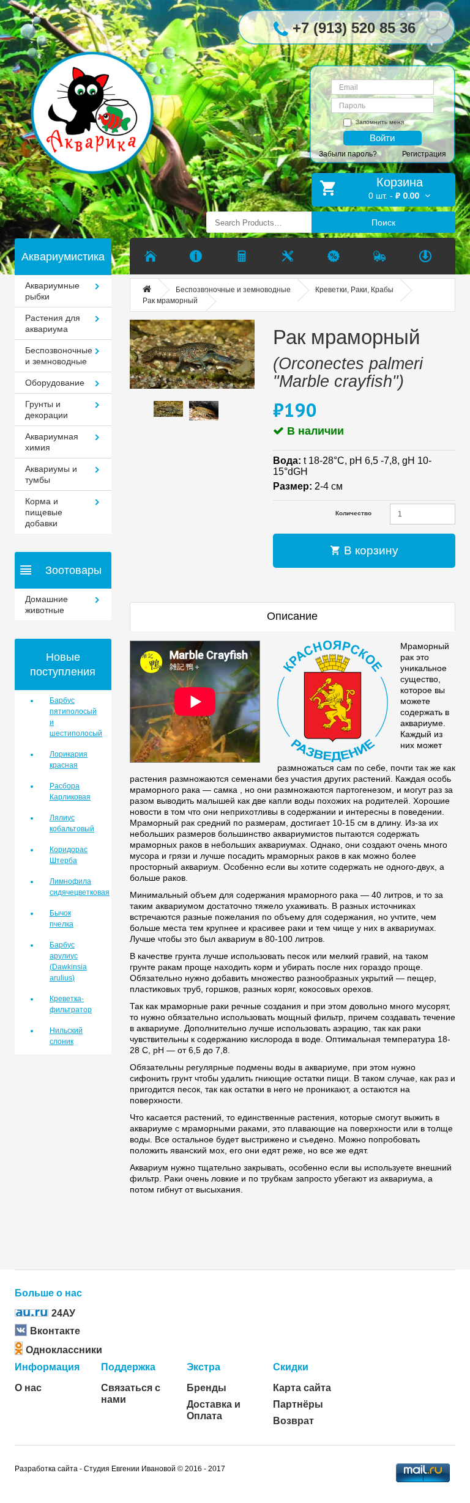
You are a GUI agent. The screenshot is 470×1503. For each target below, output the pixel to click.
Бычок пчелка (61, 918)
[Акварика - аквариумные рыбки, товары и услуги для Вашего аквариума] (101, 94)
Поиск (383, 222)
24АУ (63, 1313)
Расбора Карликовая (70, 791)
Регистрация (424, 154)
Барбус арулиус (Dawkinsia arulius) (68, 961)
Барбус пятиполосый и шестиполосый (71, 717)
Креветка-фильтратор (71, 1004)
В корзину (369, 550)
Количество (353, 513)
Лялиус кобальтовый (71, 823)
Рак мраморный (170, 300)
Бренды (206, 1388)
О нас (28, 1388)
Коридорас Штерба (69, 855)
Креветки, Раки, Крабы (354, 289)
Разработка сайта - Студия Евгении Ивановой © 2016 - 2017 (120, 1468)
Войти (382, 138)
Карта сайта (302, 1388)
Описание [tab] (292, 616)
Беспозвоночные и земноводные (233, 289)
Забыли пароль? (348, 154)
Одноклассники (64, 1350)
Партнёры (298, 1404)
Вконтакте (55, 1331)
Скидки (290, 1367)
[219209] (192, 354)
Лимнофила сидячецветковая (71, 887)
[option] (168, 409)
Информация (47, 1367)
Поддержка (128, 1367)
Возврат (293, 1421)
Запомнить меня (380, 122)
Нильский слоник (66, 1036)
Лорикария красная (69, 760)
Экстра (203, 1367)
